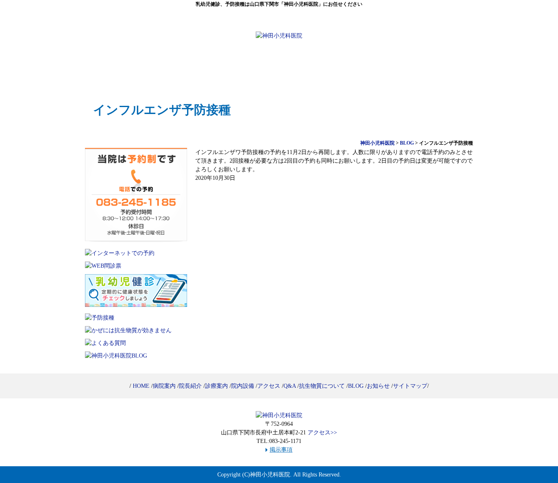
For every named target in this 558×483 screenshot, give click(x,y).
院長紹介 (247, 66)
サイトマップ (410, 386)
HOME (117, 66)
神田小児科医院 (270, 475)
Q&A (289, 386)
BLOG (356, 386)
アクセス (440, 66)
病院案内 (182, 66)
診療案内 (311, 66)
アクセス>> (322, 432)
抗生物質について (322, 386)
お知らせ (378, 386)
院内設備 (376, 66)
